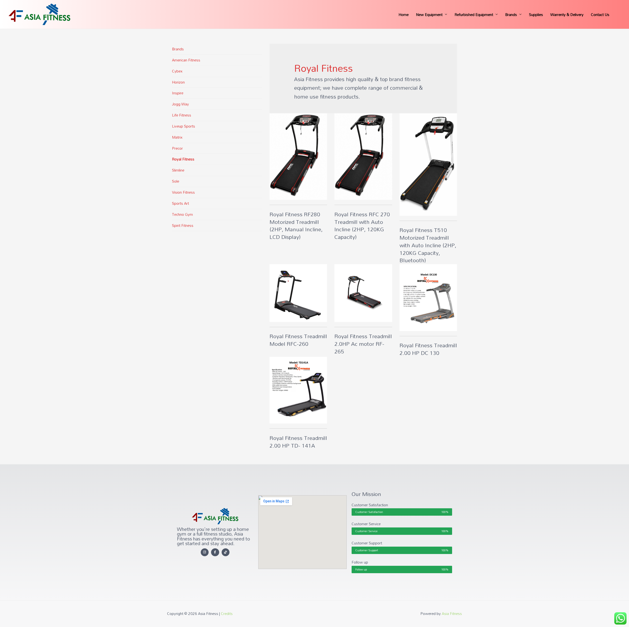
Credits (227, 613)
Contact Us (600, 14)
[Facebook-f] (215, 552)
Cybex (177, 71)
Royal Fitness (183, 159)
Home (404, 14)
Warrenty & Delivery (567, 14)
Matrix (177, 137)
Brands (511, 14)
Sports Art (180, 203)
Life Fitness (181, 115)
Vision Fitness (183, 192)
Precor (177, 148)
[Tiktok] (226, 552)
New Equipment (429, 14)
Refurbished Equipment (474, 14)
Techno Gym (182, 214)
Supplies (536, 14)
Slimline (178, 170)
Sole (175, 181)
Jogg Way (180, 104)
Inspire (177, 93)
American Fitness (186, 60)
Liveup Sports (183, 126)
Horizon (178, 82)
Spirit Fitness (182, 225)
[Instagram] (205, 552)
